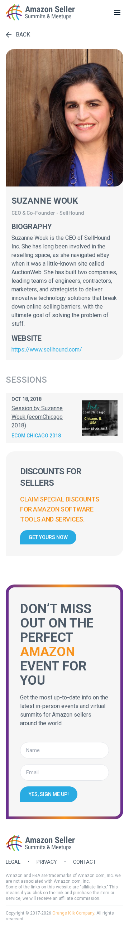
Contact (84, 862)
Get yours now (48, 537)
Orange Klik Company (73, 913)
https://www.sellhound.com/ (46, 349)
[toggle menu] (117, 13)
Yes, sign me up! (49, 794)
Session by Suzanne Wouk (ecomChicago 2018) (37, 417)
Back (23, 34)
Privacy (47, 862)
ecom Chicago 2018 (36, 435)
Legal (13, 862)
